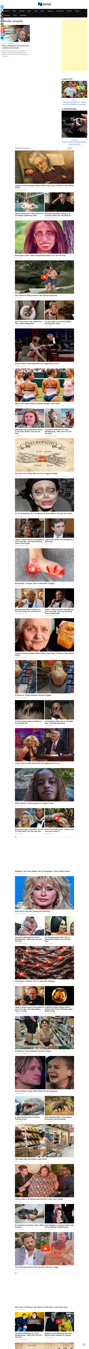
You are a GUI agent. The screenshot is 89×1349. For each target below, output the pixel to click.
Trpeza (77, 11)
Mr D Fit (69, 11)
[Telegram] (2, 34)
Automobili (59, 11)
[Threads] (2, 17)
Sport (29, 11)
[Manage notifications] (84, 1344)
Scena (42, 11)
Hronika (21, 11)
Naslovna (6, 11)
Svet (35, 11)
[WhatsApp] (2, 24)
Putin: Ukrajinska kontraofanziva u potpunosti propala (15, 47)
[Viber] (2, 20)
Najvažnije (11, 43)
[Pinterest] (2, 31)
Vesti (14, 11)
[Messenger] (2, 10)
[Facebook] (2, 7)
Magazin (50, 11)
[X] (2, 13)
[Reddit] (2, 27)
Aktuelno (4, 43)
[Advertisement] (75, 45)
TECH (15, 15)
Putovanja (6, 15)
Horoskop (23, 15)
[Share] (2, 38)
